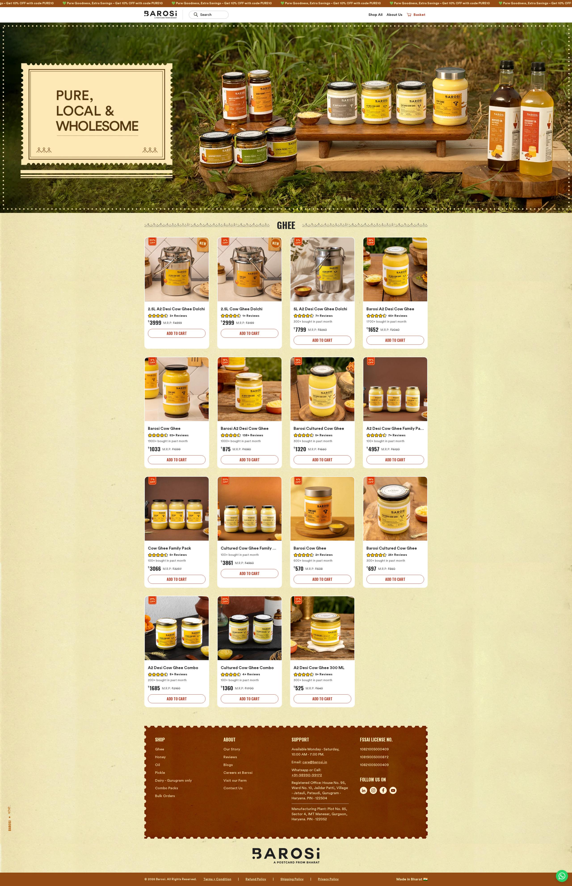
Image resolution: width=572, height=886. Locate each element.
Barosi (9, 826)
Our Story (231, 749)
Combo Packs (166, 788)
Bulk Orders (165, 796)
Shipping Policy (292, 879)
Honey (160, 757)
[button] (415, 14)
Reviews (230, 757)
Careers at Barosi (237, 773)
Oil (157, 765)
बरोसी (10, 810)
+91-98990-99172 (307, 775)
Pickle (160, 773)
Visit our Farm (235, 780)
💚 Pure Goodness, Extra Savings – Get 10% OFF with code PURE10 (154, 3)
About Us (394, 15)
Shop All (375, 15)
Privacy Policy (328, 879)
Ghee (159, 749)
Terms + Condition (217, 879)
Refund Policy (256, 879)
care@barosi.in (314, 762)
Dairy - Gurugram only (173, 780)
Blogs (228, 765)
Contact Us (233, 788)
